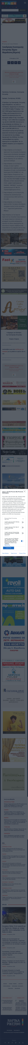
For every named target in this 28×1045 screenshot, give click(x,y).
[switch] (22, 522)
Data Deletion (5, 553)
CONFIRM (8, 547)
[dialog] (14, 522)
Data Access (14, 553)
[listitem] (14, 519)
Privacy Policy (22, 553)
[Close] (25, 491)
